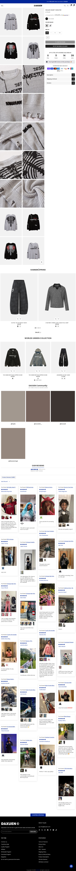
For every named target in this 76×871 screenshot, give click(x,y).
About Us (41, 847)
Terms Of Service (43, 842)
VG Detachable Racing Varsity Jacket (8, 727)
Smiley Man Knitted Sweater (26, 741)
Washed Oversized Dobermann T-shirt (47, 738)
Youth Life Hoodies (50, 630)
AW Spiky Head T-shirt (8, 488)
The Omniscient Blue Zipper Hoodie (38, 375)
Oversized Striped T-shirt (65, 643)
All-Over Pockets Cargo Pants (46, 531)
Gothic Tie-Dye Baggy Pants (19, 323)
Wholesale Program (6, 852)
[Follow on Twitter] (42, 830)
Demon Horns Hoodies (45, 488)
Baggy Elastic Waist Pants (7, 679)
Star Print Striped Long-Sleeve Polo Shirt (57, 323)
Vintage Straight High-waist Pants (27, 542)
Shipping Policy (42, 852)
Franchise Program (6, 854)
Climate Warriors (43, 859)
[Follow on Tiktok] (56, 830)
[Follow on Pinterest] (50, 830)
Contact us (4, 842)
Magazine (3, 857)
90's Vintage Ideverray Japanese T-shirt (8, 540)
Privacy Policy (42, 844)
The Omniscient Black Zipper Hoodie (12, 375)
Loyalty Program (5, 847)
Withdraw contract (43, 862)
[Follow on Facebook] (39, 830)
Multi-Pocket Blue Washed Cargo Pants (46, 686)
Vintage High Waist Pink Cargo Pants (47, 576)
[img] (38, 469)
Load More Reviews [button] (38, 815)
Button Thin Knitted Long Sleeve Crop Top (28, 641)
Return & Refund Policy (44, 854)
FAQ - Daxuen (42, 849)
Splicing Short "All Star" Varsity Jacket (65, 588)
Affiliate (3, 849)
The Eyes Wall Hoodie (64, 683)
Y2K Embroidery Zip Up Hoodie (65, 769)
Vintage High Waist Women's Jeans (28, 594)
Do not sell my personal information (10, 859)
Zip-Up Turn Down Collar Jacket (65, 488)
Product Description (44, 857)
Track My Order (5, 844)
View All (37, 332)
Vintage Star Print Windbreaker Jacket (65, 541)
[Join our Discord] (47, 830)
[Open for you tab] (71, 866)
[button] (60, 15)
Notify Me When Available (60, 46)
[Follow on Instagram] (45, 830)
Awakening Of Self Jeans (63, 375)
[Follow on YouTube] (53, 830)
